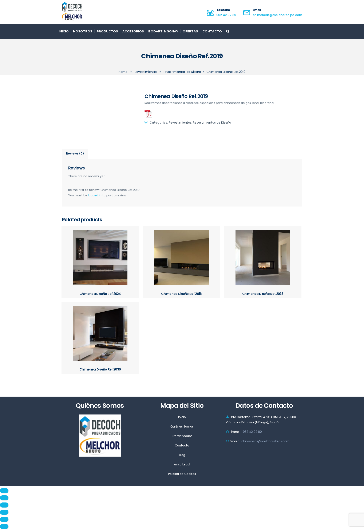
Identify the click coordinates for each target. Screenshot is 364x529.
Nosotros (82, 31)
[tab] (75, 154)
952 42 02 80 (226, 15)
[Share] (4, 497)
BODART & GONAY (163, 31)
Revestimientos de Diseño (182, 72)
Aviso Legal (182, 464)
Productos (107, 31)
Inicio (64, 31)
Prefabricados (182, 436)
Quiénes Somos (182, 426)
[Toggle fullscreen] (4, 505)
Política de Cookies (182, 474)
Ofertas (190, 31)
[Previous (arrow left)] (4, 519)
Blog (182, 455)
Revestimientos (146, 72)
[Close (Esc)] (4, 490)
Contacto (212, 31)
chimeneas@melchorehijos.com (277, 15)
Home (123, 72)
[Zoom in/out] (4, 512)
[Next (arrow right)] (4, 526)
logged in (95, 195)
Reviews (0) (75, 153)
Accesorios (133, 31)
